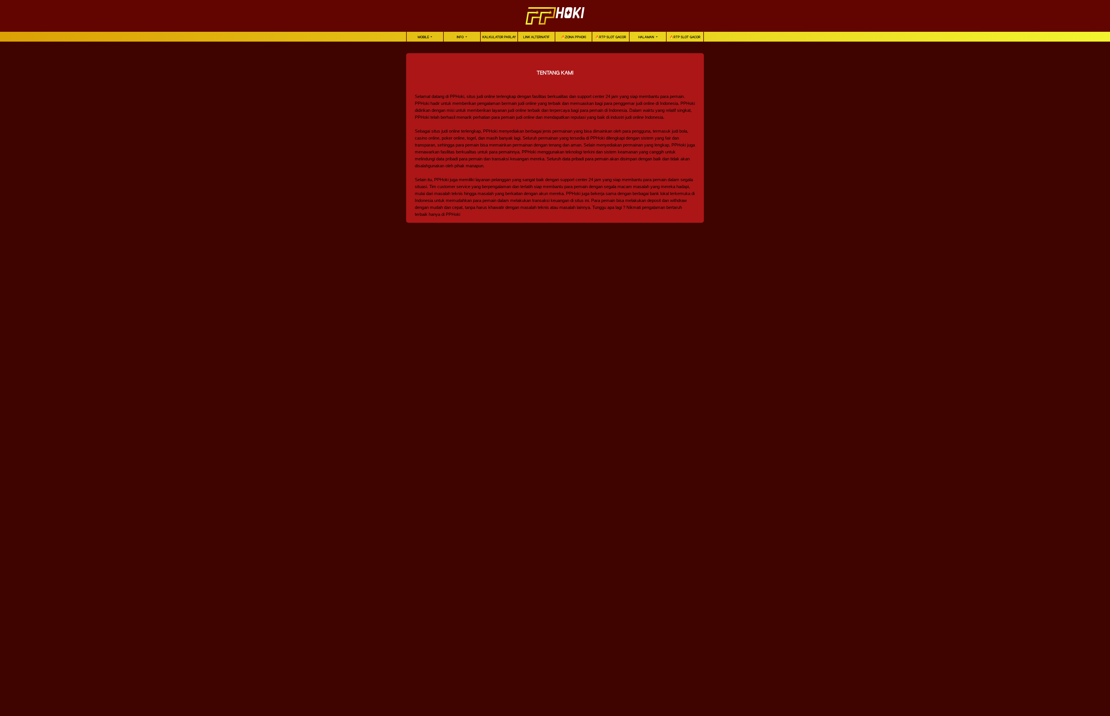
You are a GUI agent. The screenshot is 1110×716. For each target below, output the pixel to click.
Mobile (424, 37)
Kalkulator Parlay (499, 37)
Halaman (646, 37)
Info (461, 37)
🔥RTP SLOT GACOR (610, 37)
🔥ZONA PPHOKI (573, 37)
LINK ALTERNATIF (536, 37)
